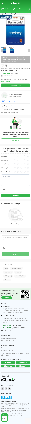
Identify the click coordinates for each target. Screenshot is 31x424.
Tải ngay (7, 297)
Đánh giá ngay (5, 81)
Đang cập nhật (8, 106)
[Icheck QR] (23, 362)
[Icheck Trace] (8, 366)
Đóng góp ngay (15, 140)
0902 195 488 (7, 325)
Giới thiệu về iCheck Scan (8, 338)
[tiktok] (6, 388)
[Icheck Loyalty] (23, 366)
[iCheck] (8, 362)
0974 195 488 (7, 328)
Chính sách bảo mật (7, 350)
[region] (15, 30)
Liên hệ (3, 348)
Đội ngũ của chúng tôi (7, 341)
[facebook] (2, 388)
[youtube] (9, 388)
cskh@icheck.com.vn (9, 331)
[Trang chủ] (15, 3)
